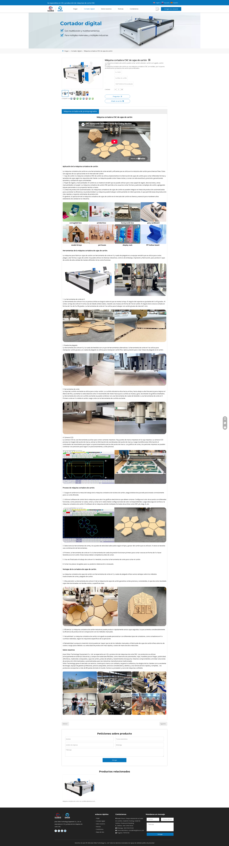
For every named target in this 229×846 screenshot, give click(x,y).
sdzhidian (139, 843)
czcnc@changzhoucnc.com (136, 830)
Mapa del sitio (100, 832)
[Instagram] (65, 831)
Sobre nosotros (100, 824)
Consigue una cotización (171, 9)
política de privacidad (148, 843)
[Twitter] (59, 831)
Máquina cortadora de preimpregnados (80, 111)
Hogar (98, 818)
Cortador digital (100, 821)
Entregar (114, 760)
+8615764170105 (129, 828)
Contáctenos (99, 829)
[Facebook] (56, 831)
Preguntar (116, 96)
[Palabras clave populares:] (157, 8)
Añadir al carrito (116, 101)
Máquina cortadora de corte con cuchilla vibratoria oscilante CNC (79, 801)
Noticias (98, 826)
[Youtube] (62, 831)
